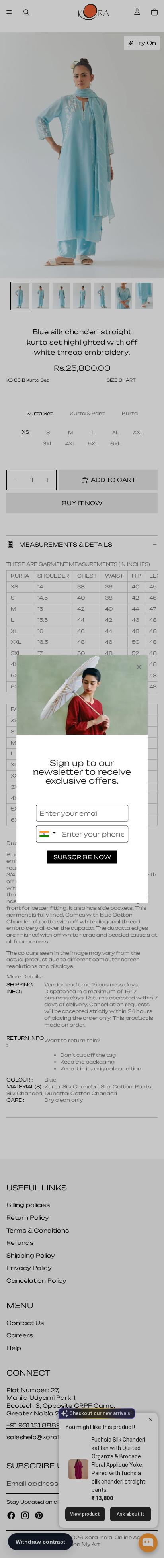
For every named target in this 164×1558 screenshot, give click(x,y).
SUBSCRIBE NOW (82, 856)
